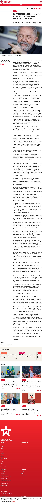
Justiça (2, 463)
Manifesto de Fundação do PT (6, 476)
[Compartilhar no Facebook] (0, 64)
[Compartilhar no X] (17, 388)
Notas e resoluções (5, 439)
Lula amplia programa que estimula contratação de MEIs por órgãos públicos (9, 382)
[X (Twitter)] (36, 8)
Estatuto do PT (3, 473)
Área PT (10, 5)
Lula (10, 344)
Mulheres (2, 453)
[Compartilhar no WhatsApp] (3, 64)
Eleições (22, 352)
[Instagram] (34, 8)
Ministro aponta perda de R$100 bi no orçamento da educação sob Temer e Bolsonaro (8, 356)
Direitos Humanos (4, 458)
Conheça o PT (3, 469)
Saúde (2, 451)
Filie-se (31, 5)
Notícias (2, 442)
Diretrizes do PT (24, 442)
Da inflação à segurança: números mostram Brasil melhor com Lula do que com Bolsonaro (31, 383)
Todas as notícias (5, 11)
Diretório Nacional (4, 481)
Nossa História (3, 471)
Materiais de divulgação (7, 440)
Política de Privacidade (34, 498)
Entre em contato (24, 475)
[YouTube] (37, 8)
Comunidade (23, 469)
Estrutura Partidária (4, 478)
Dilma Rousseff (4, 344)
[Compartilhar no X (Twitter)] (2, 64)
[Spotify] (40, 8)
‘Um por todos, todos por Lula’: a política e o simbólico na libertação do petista (31, 408)
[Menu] (40, 2)
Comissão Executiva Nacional (6, 480)
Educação (4, 352)
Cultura (2, 460)
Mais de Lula (3, 364)
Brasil (2, 448)
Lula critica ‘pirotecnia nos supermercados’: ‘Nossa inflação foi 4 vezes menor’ (10, 408)
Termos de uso (3, 496)
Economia (2, 446)
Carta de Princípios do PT (5, 475)
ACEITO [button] (13, 501)
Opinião (2, 461)
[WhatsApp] (39, 8)
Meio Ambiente (3, 465)
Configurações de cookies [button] (6, 501)
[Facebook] (33, 8)
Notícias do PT (3, 466)
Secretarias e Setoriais (4, 483)
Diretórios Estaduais (4, 485)
